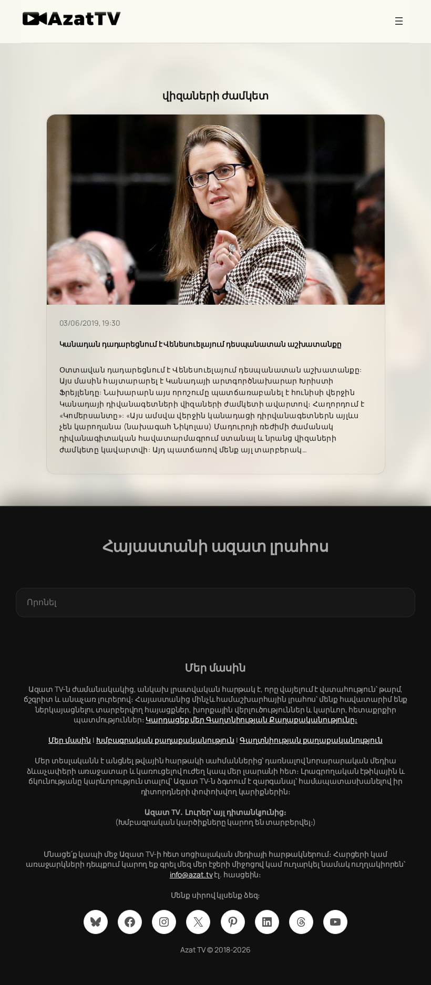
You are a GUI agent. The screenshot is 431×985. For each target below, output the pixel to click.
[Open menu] (398, 21)
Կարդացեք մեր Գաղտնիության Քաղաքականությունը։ (251, 719)
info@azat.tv (191, 874)
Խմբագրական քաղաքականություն (165, 740)
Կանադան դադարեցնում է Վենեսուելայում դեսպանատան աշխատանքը (200, 344)
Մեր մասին (69, 740)
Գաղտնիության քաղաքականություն (311, 740)
